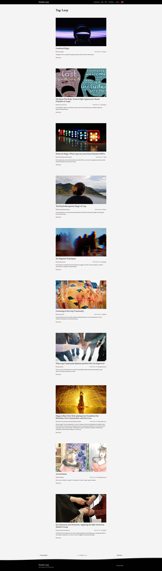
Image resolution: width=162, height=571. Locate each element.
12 (86, 555)
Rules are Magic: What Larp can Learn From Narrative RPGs (80, 154)
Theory (104, 52)
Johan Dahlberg (61, 157)
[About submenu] (119, 2)
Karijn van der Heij (62, 105)
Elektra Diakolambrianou (63, 209)
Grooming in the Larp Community (70, 311)
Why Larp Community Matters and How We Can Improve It (80, 363)
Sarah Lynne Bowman (62, 421)
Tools (105, 157)
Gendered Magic (62, 48)
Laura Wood (60, 367)
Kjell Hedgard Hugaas (75, 421)
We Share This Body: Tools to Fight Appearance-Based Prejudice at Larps (78, 100)
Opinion (104, 314)
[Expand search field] (122, 2)
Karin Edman (60, 477)
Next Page (120, 555)
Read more (58, 57)
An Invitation (61, 474)
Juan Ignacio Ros (61, 262)
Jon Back (69, 157)
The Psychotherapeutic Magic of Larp (71, 206)
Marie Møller (60, 52)
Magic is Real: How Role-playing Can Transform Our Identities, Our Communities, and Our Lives (77, 417)
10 (83, 555)
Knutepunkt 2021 (102, 367)
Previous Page (43, 555)
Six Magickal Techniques (66, 259)
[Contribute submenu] (114, 2)
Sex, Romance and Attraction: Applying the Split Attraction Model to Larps (80, 526)
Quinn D (67, 530)
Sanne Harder (60, 314)
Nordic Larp (44, 2)
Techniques (103, 105)
